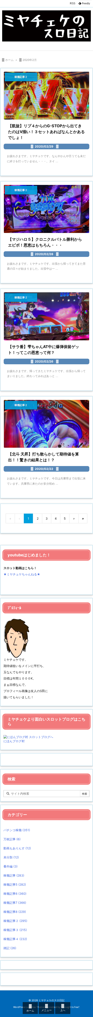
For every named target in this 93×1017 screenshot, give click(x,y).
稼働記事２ (15, 921)
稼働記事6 (14, 893)
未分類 (11, 857)
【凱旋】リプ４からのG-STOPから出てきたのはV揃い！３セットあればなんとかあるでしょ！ (46, 132)
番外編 (10, 866)
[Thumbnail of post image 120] (46, 96)
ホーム (9, 60)
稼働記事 (13, 875)
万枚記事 (12, 839)
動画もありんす (17, 848)
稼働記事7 (14, 902)
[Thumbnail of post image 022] (46, 316)
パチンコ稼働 (16, 830)
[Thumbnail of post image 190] (46, 209)
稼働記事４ (15, 939)
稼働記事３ (15, 930)
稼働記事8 (14, 912)
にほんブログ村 (14, 741)
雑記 (9, 948)
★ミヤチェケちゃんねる (20, 574)
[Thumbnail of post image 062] (46, 424)
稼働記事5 (14, 884)
